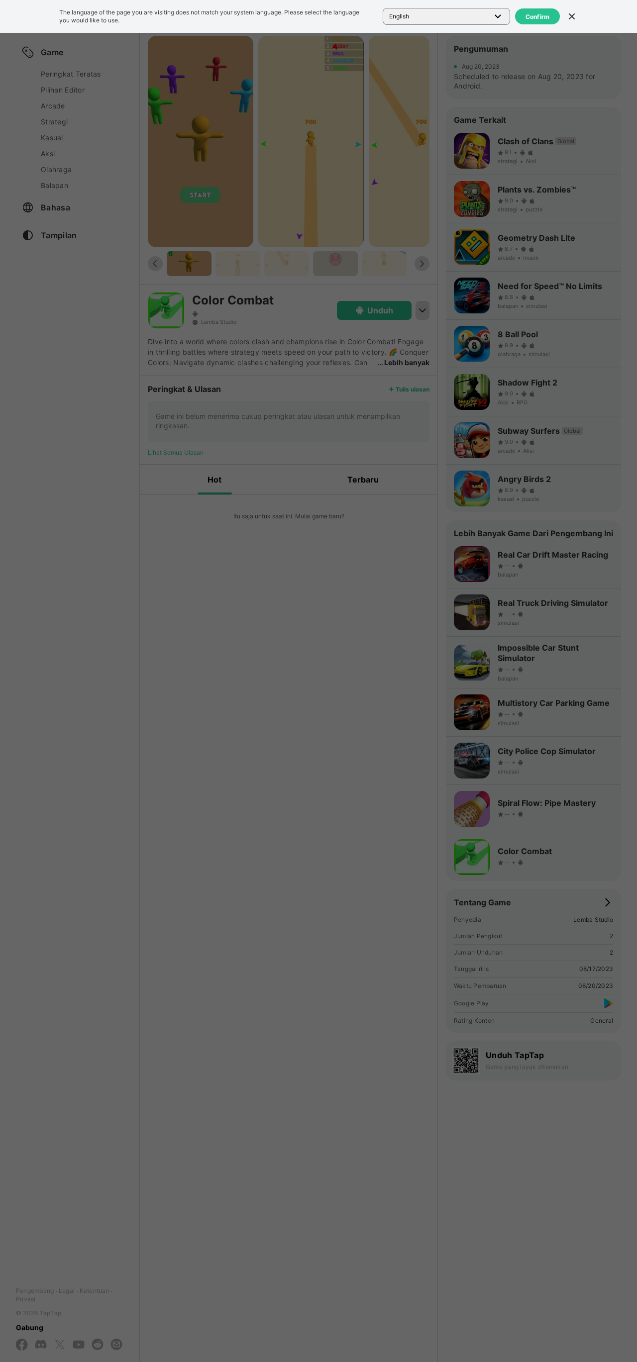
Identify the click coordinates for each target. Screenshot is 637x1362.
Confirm (538, 16)
